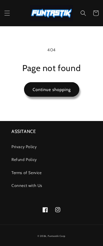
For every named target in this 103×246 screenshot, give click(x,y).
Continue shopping (52, 89)
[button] (7, 13)
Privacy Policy (24, 146)
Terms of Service (26, 172)
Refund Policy (24, 159)
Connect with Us (26, 185)
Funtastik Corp (57, 236)
